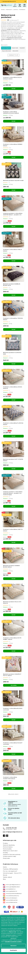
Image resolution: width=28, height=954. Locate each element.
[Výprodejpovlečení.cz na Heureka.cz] (4, 907)
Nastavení (13, 945)
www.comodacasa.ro (11, 898)
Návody (5, 875)
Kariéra (5, 867)
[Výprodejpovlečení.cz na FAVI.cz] (9, 907)
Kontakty (5, 852)
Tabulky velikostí (7, 877)
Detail (13, 88)
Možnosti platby (7, 849)
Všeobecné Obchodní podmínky (11, 854)
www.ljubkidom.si (10, 889)
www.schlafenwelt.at (11, 902)
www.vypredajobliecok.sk (13, 886)
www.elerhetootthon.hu (12, 895)
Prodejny (5, 843)
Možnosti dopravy (8, 847)
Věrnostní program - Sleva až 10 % (12, 873)
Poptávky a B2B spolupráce (10, 869)
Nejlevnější (15, 48)
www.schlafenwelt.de (11, 900)
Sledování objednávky (9, 845)
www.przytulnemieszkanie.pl (14, 893)
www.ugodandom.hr (11, 891)
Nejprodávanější (6, 51)
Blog (4, 879)
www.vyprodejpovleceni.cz (13, 884)
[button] (18, 20)
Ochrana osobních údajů (9, 856)
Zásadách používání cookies (13, 941)
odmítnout (13, 938)
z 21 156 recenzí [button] (13, 20)
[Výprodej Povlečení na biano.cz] (14, 907)
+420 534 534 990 (11, 828)
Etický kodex (6, 858)
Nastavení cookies (11, 935)
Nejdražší (22, 48)
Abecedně (15, 51)
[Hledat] (14, 4)
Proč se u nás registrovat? (10, 871)
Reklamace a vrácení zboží (10, 850)
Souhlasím (13, 950)
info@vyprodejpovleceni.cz (14, 832)
